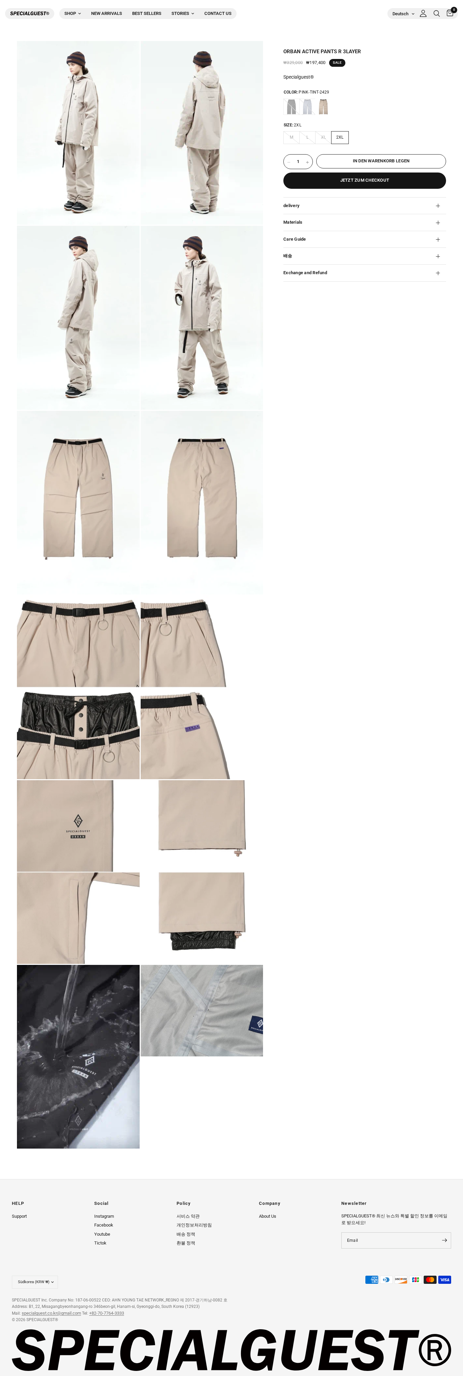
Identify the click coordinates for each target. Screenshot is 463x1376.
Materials (292, 222)
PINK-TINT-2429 (323, 107)
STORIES (180, 13)
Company (269, 1203)
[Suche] (436, 13)
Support (19, 1216)
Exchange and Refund (305, 272)
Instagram (104, 1216)
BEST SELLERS (146, 13)
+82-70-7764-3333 (106, 1313)
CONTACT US (218, 13)
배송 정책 (186, 1234)
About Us (267, 1216)
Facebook (103, 1225)
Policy (184, 1203)
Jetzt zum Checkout (364, 180)
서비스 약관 (188, 1216)
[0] (448, 13)
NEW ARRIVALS (106, 13)
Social (101, 1203)
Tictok (100, 1243)
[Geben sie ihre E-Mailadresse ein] (444, 1240)
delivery (291, 205)
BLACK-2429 (291, 107)
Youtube (102, 1234)
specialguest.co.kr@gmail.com (51, 1313)
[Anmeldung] (423, 13)
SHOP (70, 13)
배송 (288, 255)
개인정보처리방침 (194, 1225)
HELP (18, 1203)
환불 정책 (186, 1243)
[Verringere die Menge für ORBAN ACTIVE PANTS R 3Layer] (289, 162)
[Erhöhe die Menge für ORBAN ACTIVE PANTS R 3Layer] (307, 162)
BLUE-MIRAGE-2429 (307, 107)
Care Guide (294, 239)
